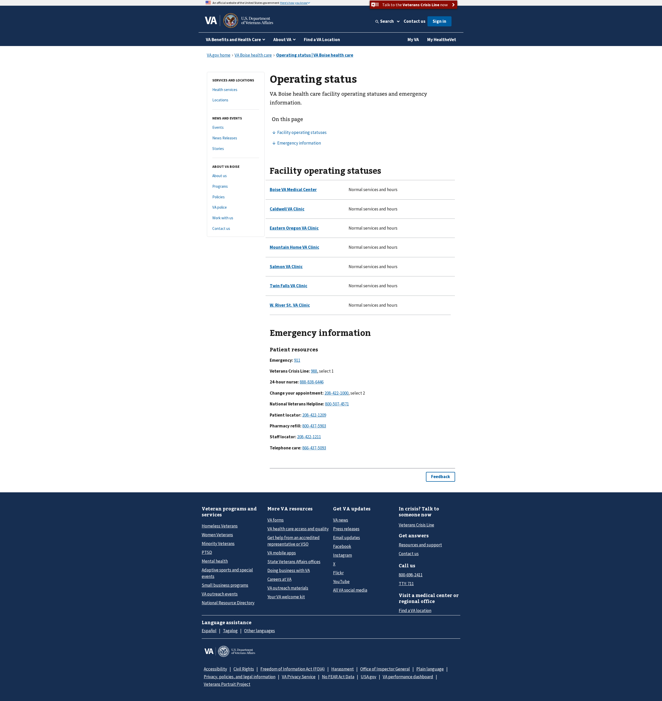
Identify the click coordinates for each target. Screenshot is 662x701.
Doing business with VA (288, 570)
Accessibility (215, 669)
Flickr (338, 573)
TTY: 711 (406, 583)
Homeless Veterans (220, 526)
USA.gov (368, 677)
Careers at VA (279, 579)
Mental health (215, 561)
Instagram (342, 555)
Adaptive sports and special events (227, 573)
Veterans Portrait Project (227, 684)
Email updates (346, 537)
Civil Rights (244, 669)
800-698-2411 (411, 575)
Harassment (342, 669)
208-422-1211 (309, 437)
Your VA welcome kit (286, 597)
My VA (413, 39)
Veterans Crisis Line (416, 525)
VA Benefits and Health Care (233, 39)
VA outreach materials (287, 588)
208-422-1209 (314, 415)
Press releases (346, 529)
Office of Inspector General (385, 669)
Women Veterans (217, 535)
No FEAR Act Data (338, 677)
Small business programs (225, 585)
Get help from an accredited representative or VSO (293, 541)
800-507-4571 (337, 404)
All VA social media (350, 590)
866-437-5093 (314, 448)
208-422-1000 (336, 393)
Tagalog (230, 631)
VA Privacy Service (298, 677)
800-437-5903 (314, 426)
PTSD (207, 552)
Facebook (342, 546)
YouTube (341, 581)
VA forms (275, 520)
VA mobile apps (281, 553)
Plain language (430, 669)
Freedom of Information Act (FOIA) (292, 669)
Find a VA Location (322, 39)
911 (297, 360)
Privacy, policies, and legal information (239, 677)
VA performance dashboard (408, 677)
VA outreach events (220, 594)
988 (314, 371)
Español (209, 631)
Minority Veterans (218, 543)
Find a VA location (415, 610)
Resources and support (420, 545)
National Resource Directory (228, 603)
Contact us (414, 21)
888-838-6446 (312, 382)
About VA (282, 39)
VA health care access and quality (298, 529)
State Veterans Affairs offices (293, 561)
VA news (340, 520)
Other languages (259, 631)
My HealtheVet (441, 39)
